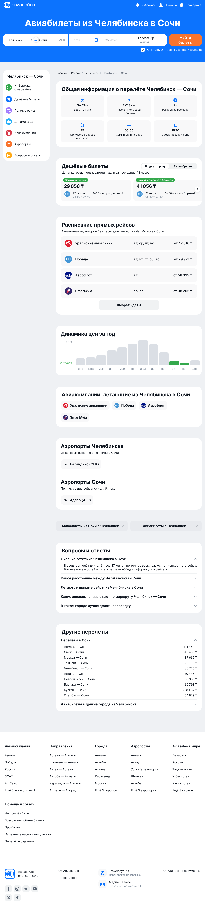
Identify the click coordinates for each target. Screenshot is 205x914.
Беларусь (179, 755)
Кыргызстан (181, 783)
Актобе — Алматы (63, 776)
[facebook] (8, 888)
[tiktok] (17, 897)
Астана (100, 769)
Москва (100, 783)
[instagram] (17, 888)
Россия (10, 769)
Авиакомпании (17, 746)
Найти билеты (185, 40)
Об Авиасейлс (68, 871)
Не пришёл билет (18, 813)
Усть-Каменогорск (144, 769)
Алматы (100, 755)
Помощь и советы (20, 804)
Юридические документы (181, 871)
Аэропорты (140, 746)
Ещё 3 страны (182, 790)
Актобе (100, 762)
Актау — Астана (61, 769)
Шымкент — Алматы (64, 762)
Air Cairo (11, 783)
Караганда (102, 776)
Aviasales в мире (186, 746)
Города (101, 746)
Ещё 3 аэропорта (143, 790)
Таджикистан (182, 769)
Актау (135, 762)
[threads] (8, 897)
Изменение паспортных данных (28, 834)
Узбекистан (180, 776)
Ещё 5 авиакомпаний (20, 790)
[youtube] (34, 888)
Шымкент (138, 776)
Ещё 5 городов (106, 790)
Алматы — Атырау (63, 790)
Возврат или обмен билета (24, 820)
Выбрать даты (129, 305)
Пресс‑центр (67, 878)
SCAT (9, 776)
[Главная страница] (19, 5)
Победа (10, 762)
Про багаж (12, 827)
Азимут (10, 755)
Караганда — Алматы (65, 783)
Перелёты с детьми (19, 841)
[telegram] (26, 888)
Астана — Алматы (63, 755)
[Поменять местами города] (35, 39)
